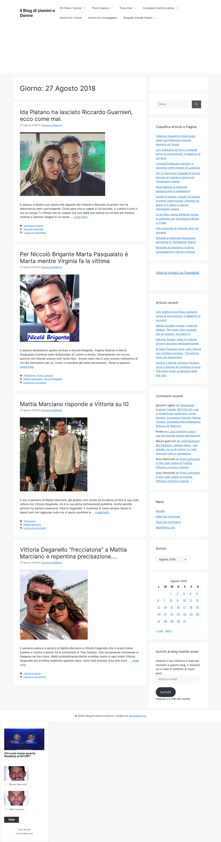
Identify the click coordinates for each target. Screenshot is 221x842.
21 (165, 614)
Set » (168, 630)
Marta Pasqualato (33, 379)
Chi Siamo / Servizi (70, 8)
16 (178, 607)
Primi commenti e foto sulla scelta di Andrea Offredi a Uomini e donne (178, 463)
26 (197, 614)
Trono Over (126, 8)
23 (178, 614)
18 (190, 607)
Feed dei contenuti (168, 516)
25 (191, 614)
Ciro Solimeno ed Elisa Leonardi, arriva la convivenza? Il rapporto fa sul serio (178, 154)
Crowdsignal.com (24, 833)
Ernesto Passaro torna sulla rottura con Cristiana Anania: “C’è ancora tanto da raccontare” (178, 353)
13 (158, 607)
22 (171, 614)
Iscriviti (165, 692)
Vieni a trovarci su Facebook (177, 273)
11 (190, 600)
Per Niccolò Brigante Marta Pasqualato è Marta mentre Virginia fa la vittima (74, 257)
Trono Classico (100, 8)
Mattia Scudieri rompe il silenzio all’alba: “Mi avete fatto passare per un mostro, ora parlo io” (176, 330)
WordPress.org (165, 527)
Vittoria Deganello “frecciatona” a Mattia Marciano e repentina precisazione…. (73, 553)
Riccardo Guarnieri (33, 229)
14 (165, 607)
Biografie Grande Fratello (138, 17)
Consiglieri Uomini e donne (158, 8)
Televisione (30, 375)
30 (178, 621)
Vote (11, 819)
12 (197, 600)
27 (158, 621)
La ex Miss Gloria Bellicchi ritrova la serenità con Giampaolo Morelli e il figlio (177, 218)
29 (172, 621)
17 (184, 607)
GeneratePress (137, 715)
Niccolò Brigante (53, 379)
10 (184, 600)
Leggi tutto (80, 217)
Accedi (160, 511)
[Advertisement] (110, 50)
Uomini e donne (32, 673)
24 (184, 614)
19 (197, 607)
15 (171, 607)
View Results (24, 829)
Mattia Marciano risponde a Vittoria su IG (74, 404)
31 (184, 621)
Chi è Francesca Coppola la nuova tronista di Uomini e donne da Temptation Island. (178, 177)
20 (159, 614)
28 (165, 621)
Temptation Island (33, 225)
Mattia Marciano (32, 524)
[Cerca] (196, 104)
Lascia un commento (35, 232)
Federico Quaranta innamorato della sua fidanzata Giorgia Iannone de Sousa (175, 140)
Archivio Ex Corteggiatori (102, 17)
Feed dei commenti (168, 522)
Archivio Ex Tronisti (71, 17)
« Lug (159, 630)
